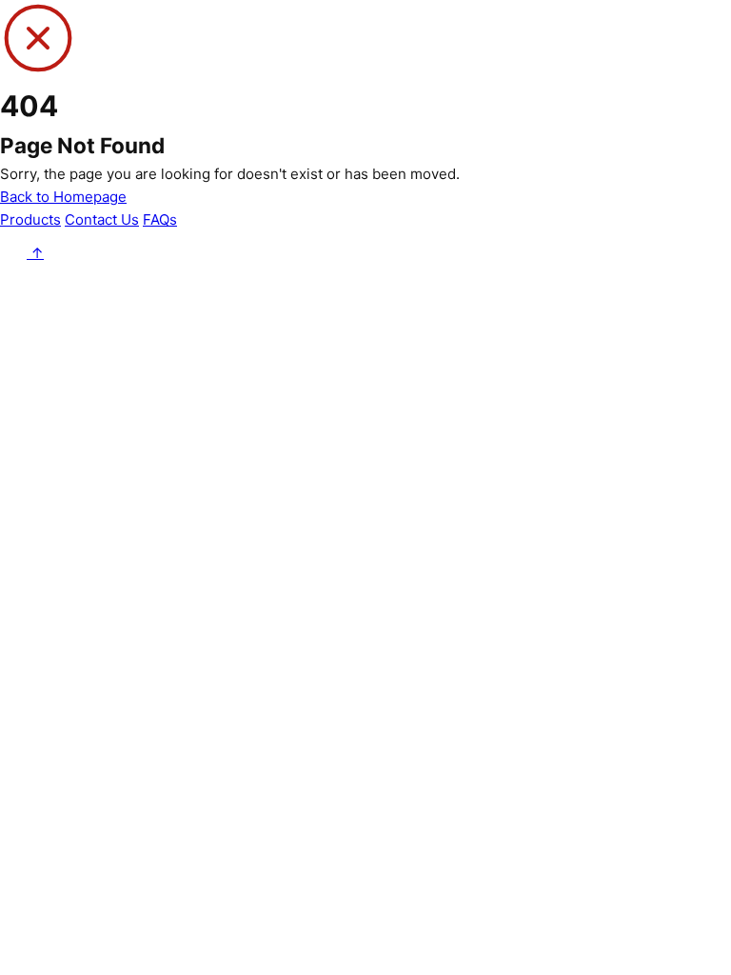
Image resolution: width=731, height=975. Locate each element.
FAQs (160, 219)
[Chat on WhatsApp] (15, 253)
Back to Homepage (63, 197)
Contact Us (102, 219)
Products (30, 219)
